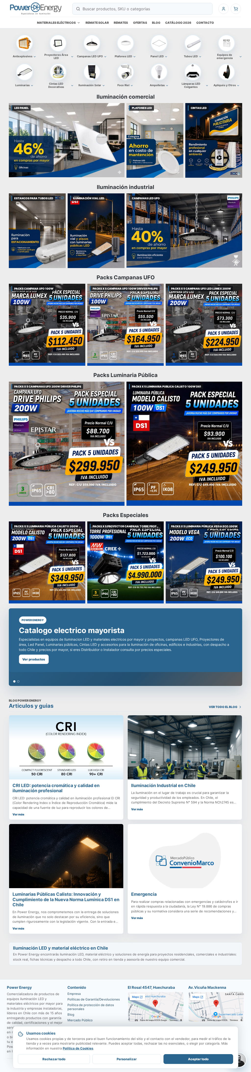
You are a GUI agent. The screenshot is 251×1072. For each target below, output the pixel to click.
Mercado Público (80, 1020)
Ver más (18, 814)
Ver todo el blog (223, 707)
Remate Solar (97, 22)
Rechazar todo (53, 1059)
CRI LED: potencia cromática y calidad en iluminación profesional (56, 788)
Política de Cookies (78, 1048)
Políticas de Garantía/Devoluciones (93, 999)
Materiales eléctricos (56, 22)
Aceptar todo (198, 1059)
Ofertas (140, 22)
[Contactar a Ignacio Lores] (239, 1060)
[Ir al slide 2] (18, 681)
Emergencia (144, 894)
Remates (121, 22)
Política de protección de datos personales (90, 1007)
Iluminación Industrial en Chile (163, 785)
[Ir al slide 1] (14, 681)
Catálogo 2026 (178, 22)
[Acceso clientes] (223, 9)
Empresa (74, 994)
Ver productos (33, 659)
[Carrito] (236, 9)
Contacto (205, 22)
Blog (156, 22)
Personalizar (127, 1059)
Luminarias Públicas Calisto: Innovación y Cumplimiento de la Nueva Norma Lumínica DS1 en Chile (66, 899)
